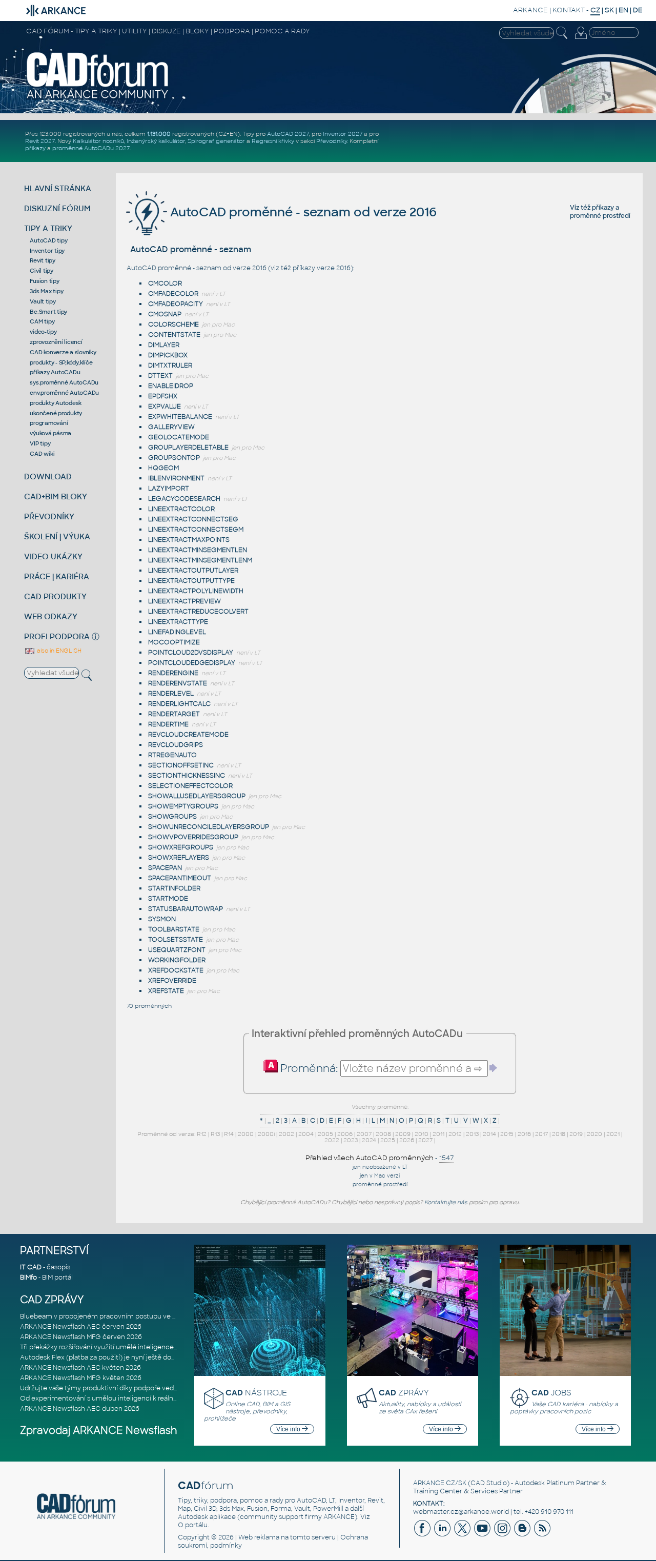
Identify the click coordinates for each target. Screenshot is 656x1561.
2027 (425, 1140)
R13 (215, 1134)
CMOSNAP (164, 314)
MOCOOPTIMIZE (174, 642)
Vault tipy (43, 301)
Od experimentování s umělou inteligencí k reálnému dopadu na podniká (135, 1398)
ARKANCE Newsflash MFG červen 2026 (81, 1337)
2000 (246, 1134)
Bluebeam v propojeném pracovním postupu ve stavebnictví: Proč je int (132, 1316)
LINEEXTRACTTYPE (178, 622)
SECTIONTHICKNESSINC (186, 776)
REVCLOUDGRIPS (175, 745)
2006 (345, 1134)
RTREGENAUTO (172, 755)
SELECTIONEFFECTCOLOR (190, 786)
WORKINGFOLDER (177, 960)
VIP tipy (40, 443)
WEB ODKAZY (50, 616)
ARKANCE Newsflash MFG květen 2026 (80, 1378)
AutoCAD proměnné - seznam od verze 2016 (302, 212)
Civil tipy (41, 270)
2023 (350, 1140)
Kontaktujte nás (445, 1202)
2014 (489, 1134)
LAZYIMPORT (168, 488)
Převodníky (331, 141)
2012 (455, 1134)
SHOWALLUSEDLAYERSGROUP (196, 796)
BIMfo (28, 1277)
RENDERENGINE (173, 673)
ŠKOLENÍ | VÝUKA (57, 536)
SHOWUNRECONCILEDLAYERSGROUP (208, 827)
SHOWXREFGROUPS (180, 847)
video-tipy (43, 331)
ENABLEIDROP (170, 386)
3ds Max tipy (46, 291)
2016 (524, 1134)
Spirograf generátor (216, 141)
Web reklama (258, 1537)
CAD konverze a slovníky (63, 352)
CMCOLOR (165, 283)
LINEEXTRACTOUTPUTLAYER (193, 570)
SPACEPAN (165, 868)
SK (609, 10)
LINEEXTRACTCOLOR (181, 509)
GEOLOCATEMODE (178, 437)
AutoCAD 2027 (288, 133)
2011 (438, 1134)
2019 (576, 1134)
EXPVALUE (164, 406)
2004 (306, 1134)
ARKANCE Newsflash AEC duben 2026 (79, 1409)
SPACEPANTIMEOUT (179, 878)
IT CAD (31, 1267)
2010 (421, 1134)
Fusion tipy (44, 281)
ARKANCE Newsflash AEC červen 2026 (80, 1327)
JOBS (551, 1392)
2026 (406, 1140)
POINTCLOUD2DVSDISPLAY (190, 652)
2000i (266, 1134)
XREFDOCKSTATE (175, 970)
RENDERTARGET (174, 714)
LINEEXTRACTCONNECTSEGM (195, 529)
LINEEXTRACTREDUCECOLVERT (198, 611)
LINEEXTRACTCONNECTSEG (193, 519)
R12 (202, 1134)
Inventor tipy (47, 250)
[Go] (493, 1068)
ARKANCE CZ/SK (439, 1483)
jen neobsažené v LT (380, 1167)
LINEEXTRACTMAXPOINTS (189, 540)
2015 (507, 1134)
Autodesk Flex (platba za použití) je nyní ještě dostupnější (109, 1357)
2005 (325, 1134)
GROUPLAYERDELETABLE (188, 447)
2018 (558, 1134)
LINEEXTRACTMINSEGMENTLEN (197, 550)
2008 (383, 1134)
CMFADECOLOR (173, 294)
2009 (403, 1134)
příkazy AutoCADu (55, 372)
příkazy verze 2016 (322, 268)
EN (623, 10)
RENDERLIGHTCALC (179, 704)
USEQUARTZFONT (177, 950)
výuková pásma (50, 433)
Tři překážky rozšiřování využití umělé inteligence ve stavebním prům (128, 1347)
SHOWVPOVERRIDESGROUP (193, 837)
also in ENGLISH (58, 650)
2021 (613, 1134)
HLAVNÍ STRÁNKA (57, 188)
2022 (331, 1140)
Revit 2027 (40, 141)
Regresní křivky (273, 141)
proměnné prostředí (600, 216)
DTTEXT (160, 376)
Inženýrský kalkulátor (156, 141)
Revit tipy (42, 260)
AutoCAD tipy (48, 240)
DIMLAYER (163, 345)
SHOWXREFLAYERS (178, 858)
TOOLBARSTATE (173, 929)
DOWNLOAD (48, 476)
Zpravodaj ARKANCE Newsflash (98, 1430)
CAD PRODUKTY (55, 596)
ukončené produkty (56, 413)
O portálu (193, 1525)
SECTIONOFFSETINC (181, 765)
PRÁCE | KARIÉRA (56, 576)
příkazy (35, 148)
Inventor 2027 (342, 133)
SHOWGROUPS (172, 817)
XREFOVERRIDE (172, 981)
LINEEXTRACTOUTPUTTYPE (191, 581)
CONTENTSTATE (174, 335)
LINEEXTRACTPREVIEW (184, 601)
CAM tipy (42, 321)
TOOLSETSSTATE (175, 940)
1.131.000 (159, 133)
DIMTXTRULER (170, 365)
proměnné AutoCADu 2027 (91, 148)
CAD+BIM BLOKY (55, 496)
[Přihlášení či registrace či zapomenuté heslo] (580, 39)
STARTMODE (168, 899)
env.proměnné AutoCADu (64, 392)
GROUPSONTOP (174, 458)
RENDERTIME (168, 724)
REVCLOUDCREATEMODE (188, 735)
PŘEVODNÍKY (49, 516)
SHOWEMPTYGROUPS (183, 806)
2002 (286, 1134)
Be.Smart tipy (48, 311)
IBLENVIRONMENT (176, 478)
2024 (369, 1140)
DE (638, 10)
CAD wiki (42, 453)
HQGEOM (163, 468)
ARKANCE (530, 10)
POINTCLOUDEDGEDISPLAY (191, 663)
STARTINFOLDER (174, 888)
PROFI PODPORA (57, 636)
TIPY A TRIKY (48, 228)
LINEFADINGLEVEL (177, 632)
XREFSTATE (166, 991)
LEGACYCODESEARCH (184, 499)
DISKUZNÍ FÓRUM (57, 208)
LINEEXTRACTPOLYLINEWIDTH (195, 591)
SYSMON (162, 919)
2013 (472, 1134)
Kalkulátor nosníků (98, 141)
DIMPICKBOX (168, 355)
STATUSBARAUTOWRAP (185, 909)
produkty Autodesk (55, 403)
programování (49, 423)
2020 (594, 1134)
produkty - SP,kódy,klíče (61, 362)
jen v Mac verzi (380, 1175)
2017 (541, 1134)
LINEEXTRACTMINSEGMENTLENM (200, 560)
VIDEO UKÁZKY (53, 556)
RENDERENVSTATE (177, 683)
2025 (387, 1140)
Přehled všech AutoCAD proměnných (369, 1157)
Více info (289, 1429)
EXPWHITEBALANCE (180, 417)
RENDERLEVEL (171, 694)
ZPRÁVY (404, 1392)
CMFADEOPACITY (175, 304)
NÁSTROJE (256, 1392)
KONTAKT (568, 10)
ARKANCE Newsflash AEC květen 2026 (80, 1368)
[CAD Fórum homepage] (98, 98)
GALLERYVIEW (171, 427)
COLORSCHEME (173, 324)
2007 (364, 1134)
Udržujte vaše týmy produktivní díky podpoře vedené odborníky (119, 1388)
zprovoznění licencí (56, 342)
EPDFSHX (162, 396)
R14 (229, 1134)
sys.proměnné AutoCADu (64, 382)
